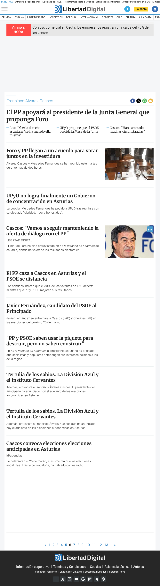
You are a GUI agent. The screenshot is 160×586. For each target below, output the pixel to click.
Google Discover (83, 579)
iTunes (103, 579)
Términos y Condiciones (69, 567)
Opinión (6, 17)
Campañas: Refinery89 (46, 571)
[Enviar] (144, 101)
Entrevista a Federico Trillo (27, 2)
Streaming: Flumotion (95, 571)
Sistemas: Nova (117, 571)
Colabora (141, 9)
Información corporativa (33, 567)
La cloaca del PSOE (52, 2)
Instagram (69, 579)
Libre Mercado (36, 17)
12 (100, 545)
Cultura (131, 17)
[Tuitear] (138, 101)
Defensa (71, 17)
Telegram (96, 579)
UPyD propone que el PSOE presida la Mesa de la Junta (79, 129)
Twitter (63, 579)
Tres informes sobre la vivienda (78, 2)
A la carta (145, 17)
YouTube (76, 579)
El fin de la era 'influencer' (108, 2)
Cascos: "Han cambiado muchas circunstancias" (127, 129)
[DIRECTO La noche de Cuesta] (127, 9)
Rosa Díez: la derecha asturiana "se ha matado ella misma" (30, 131)
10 (88, 545)
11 (94, 545)
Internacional (89, 17)
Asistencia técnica (117, 567)
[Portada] (80, 9)
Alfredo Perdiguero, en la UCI (136, 2)
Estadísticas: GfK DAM (71, 571)
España (19, 17)
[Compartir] (132, 101)
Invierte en (56, 17)
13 (106, 545)
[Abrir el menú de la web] (27, 9)
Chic (119, 17)
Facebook (56, 579)
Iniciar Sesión (155, 9)
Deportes (107, 17)
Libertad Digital (80, 557)
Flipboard (90, 579)
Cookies (95, 567)
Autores (138, 567)
